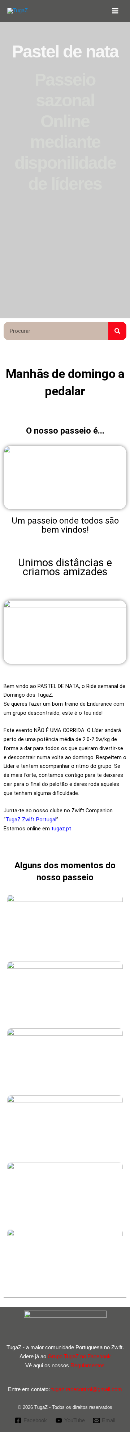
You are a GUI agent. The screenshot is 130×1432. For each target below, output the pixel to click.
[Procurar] (117, 331)
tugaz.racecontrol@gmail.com (86, 1389)
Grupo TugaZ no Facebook (79, 1356)
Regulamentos (87, 1365)
